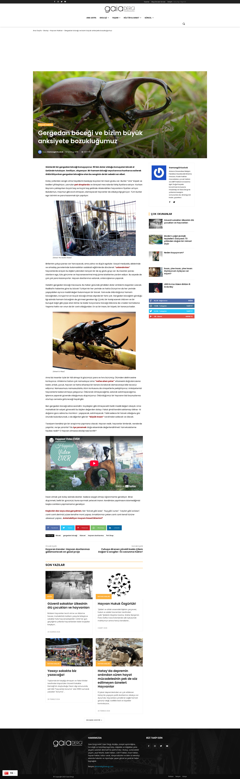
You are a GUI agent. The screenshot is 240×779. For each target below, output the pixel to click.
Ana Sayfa (37, 30)
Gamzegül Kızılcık (55, 152)
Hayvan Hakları (56, 30)
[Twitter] (61, 1)
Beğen (190, 301)
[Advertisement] (120, 51)
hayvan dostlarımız (96, 535)
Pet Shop (110, 535)
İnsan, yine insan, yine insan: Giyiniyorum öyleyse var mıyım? (178, 271)
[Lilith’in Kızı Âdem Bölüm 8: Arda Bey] (156, 288)
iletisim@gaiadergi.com (104, 766)
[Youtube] (65, 1)
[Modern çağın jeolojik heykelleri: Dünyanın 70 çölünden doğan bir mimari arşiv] (156, 239)
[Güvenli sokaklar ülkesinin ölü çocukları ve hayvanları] (69, 585)
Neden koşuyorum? (174, 252)
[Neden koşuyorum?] (156, 256)
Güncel (83, 535)
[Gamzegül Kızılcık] (40, 152)
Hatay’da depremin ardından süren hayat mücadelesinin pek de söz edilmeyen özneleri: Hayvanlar (117, 679)
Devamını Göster (93, 720)
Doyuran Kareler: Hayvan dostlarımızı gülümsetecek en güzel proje (68, 550)
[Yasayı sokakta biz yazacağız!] (69, 652)
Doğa (49, 596)
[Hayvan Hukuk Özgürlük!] (119, 585)
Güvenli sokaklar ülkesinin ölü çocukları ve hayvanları (69, 606)
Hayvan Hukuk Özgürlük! (117, 604)
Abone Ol (189, 316)
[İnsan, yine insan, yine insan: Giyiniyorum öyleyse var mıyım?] (156, 272)
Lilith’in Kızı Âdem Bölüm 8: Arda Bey (177, 285)
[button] (184, 24)
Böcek (58, 535)
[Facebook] (54, 1)
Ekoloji (45, 30)
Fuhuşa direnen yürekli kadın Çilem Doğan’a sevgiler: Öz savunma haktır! (120, 550)
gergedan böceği (70, 535)
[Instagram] (58, 1)
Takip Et (189, 306)
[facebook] (170, 201)
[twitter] (174, 201)
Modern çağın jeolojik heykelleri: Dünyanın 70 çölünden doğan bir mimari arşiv (178, 240)
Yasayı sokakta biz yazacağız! (62, 673)
